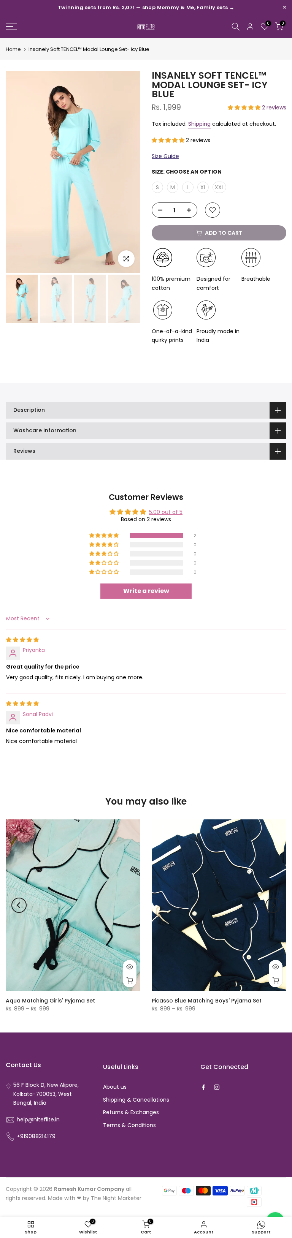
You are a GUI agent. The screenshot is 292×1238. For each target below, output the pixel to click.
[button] (245, 107)
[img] (22, 640)
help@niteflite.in (38, 1119)
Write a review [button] (146, 591)
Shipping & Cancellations (136, 1100)
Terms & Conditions (129, 1125)
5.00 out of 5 (165, 512)
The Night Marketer (116, 1198)
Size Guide (165, 156)
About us (115, 1087)
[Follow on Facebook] (203, 1087)
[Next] (273, 905)
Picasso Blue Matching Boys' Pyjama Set (207, 1000)
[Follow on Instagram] (216, 1087)
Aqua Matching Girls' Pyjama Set (50, 1000)
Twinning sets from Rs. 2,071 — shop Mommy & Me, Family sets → (146, 7)
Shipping (199, 124)
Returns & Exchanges (131, 1112)
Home (13, 49)
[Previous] (19, 905)
